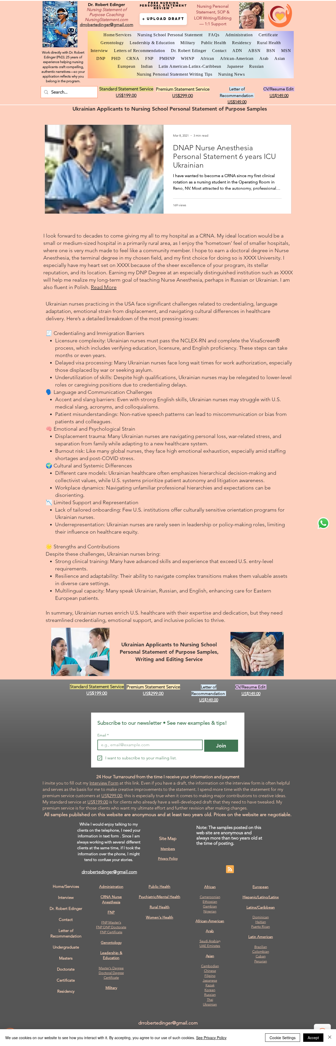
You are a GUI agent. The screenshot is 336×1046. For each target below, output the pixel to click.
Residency (66, 991)
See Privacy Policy (211, 1037)
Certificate (111, 978)
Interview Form (104, 783)
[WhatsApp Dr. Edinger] (323, 523)
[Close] (330, 1037)
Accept (313, 1037)
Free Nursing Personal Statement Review (163, 5)
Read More (104, 287)
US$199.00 (97, 802)
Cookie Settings (283, 1037)
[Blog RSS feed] (230, 869)
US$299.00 (111, 795)
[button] (163, 19)
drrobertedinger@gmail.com (109, 871)
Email (103, 735)
